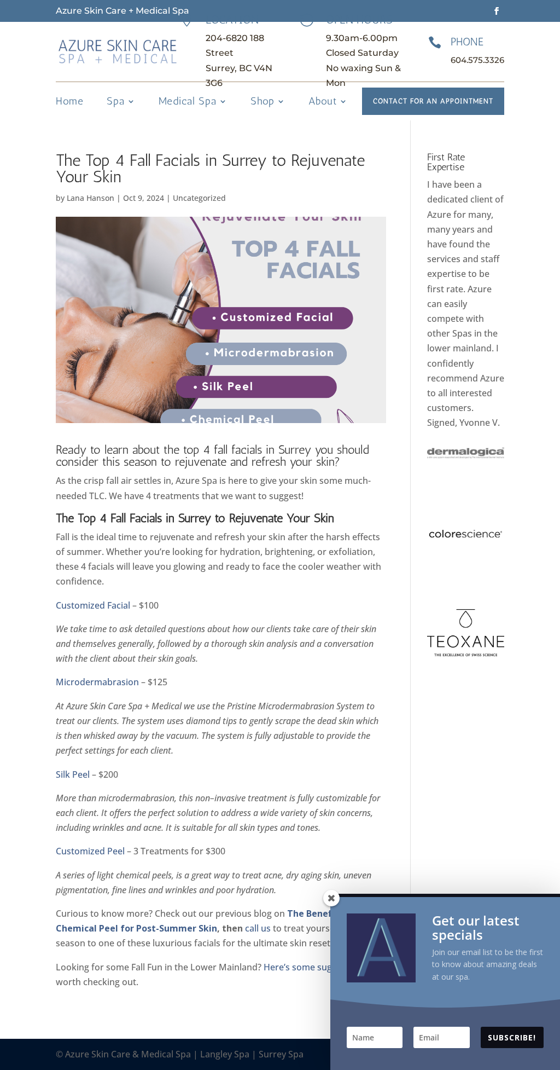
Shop (262, 102)
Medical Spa (188, 102)
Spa (116, 102)
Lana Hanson (90, 198)
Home (70, 102)
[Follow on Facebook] (496, 11)
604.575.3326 (477, 60)
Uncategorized (199, 198)
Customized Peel (90, 851)
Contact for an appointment (433, 101)
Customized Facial (93, 605)
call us (258, 928)
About (322, 102)
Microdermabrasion (97, 682)
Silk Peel (73, 774)
